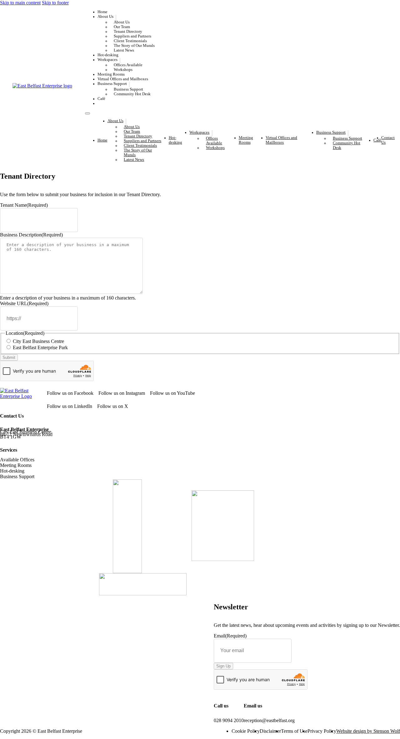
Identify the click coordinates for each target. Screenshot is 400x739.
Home (103, 12)
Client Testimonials (130, 41)
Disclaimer (270, 731)
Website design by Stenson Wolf (368, 731)
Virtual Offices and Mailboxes (123, 79)
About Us (105, 17)
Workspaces (108, 60)
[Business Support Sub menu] (129, 84)
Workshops (123, 69)
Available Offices (17, 459)
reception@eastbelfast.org (269, 720)
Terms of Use (294, 731)
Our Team (122, 27)
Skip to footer (55, 2)
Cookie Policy (246, 731)
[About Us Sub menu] (116, 17)
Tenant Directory (128, 31)
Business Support (112, 84)
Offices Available (128, 65)
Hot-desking (108, 55)
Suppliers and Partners (132, 36)
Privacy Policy (322, 731)
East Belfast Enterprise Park (40, 347)
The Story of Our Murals (134, 45)
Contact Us (112, 103)
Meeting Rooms (111, 74)
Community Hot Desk (132, 94)
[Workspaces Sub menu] (120, 60)
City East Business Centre (38, 341)
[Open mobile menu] (87, 113)
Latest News (124, 50)
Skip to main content (20, 2)
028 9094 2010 (229, 720)
